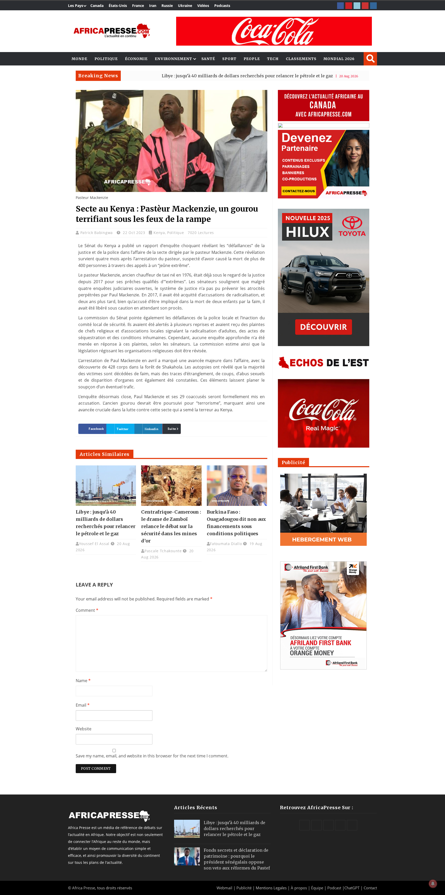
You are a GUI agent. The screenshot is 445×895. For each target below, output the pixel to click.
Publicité (244, 887)
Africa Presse (83, 887)
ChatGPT (352, 887)
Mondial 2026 (339, 58)
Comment (87, 610)
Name (83, 680)
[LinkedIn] (357, 5)
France (138, 5)
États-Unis (118, 5)
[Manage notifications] (433, 884)
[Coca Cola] (274, 31)
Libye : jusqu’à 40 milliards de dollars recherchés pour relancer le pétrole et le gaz (215, 75)
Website (83, 729)
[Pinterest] (348, 5)
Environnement (173, 58)
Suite (172, 428)
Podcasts (222, 5)
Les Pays (75, 5)
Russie (167, 5)
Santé (208, 58)
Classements (301, 58)
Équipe (317, 887)
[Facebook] (340, 5)
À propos (299, 887)
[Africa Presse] (111, 30)
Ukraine (185, 5)
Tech (273, 58)
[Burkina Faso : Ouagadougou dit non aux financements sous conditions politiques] (237, 485)
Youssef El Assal (94, 543)
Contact (370, 887)
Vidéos (203, 5)
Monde (79, 58)
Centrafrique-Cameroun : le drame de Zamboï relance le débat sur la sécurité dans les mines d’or (171, 526)
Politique (106, 58)
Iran (152, 5)
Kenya (159, 232)
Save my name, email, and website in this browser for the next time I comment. (152, 756)
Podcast (334, 887)
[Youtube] (365, 5)
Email (83, 705)
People (252, 58)
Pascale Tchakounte (163, 550)
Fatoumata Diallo (226, 543)
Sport (229, 58)
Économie (136, 58)
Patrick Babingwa (97, 232)
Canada (97, 5)
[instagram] (373, 5)
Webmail (224, 887)
